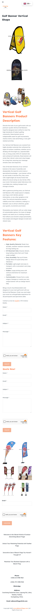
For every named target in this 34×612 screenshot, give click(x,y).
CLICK (17, 301)
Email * (5, 315)
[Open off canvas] (3, 2)
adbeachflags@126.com (19, 601)
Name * (5, 307)
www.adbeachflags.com (20, 608)
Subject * (5, 323)
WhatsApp (17, 586)
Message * (6, 331)
